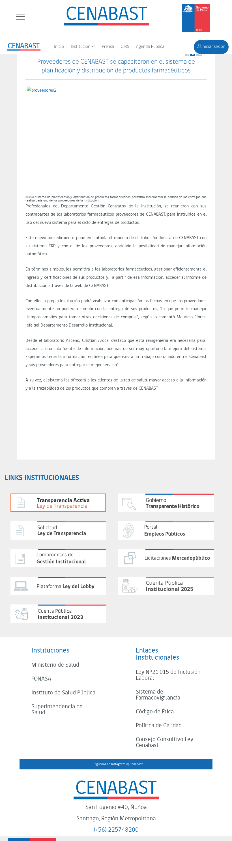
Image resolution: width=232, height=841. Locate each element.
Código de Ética (155, 712)
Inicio (59, 46)
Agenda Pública (150, 46)
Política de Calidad (159, 726)
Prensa (108, 46)
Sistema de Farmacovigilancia (158, 695)
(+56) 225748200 (116, 830)
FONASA (41, 679)
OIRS (125, 46)
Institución (80, 46)
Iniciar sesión (213, 46)
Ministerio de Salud (55, 665)
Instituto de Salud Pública (63, 693)
